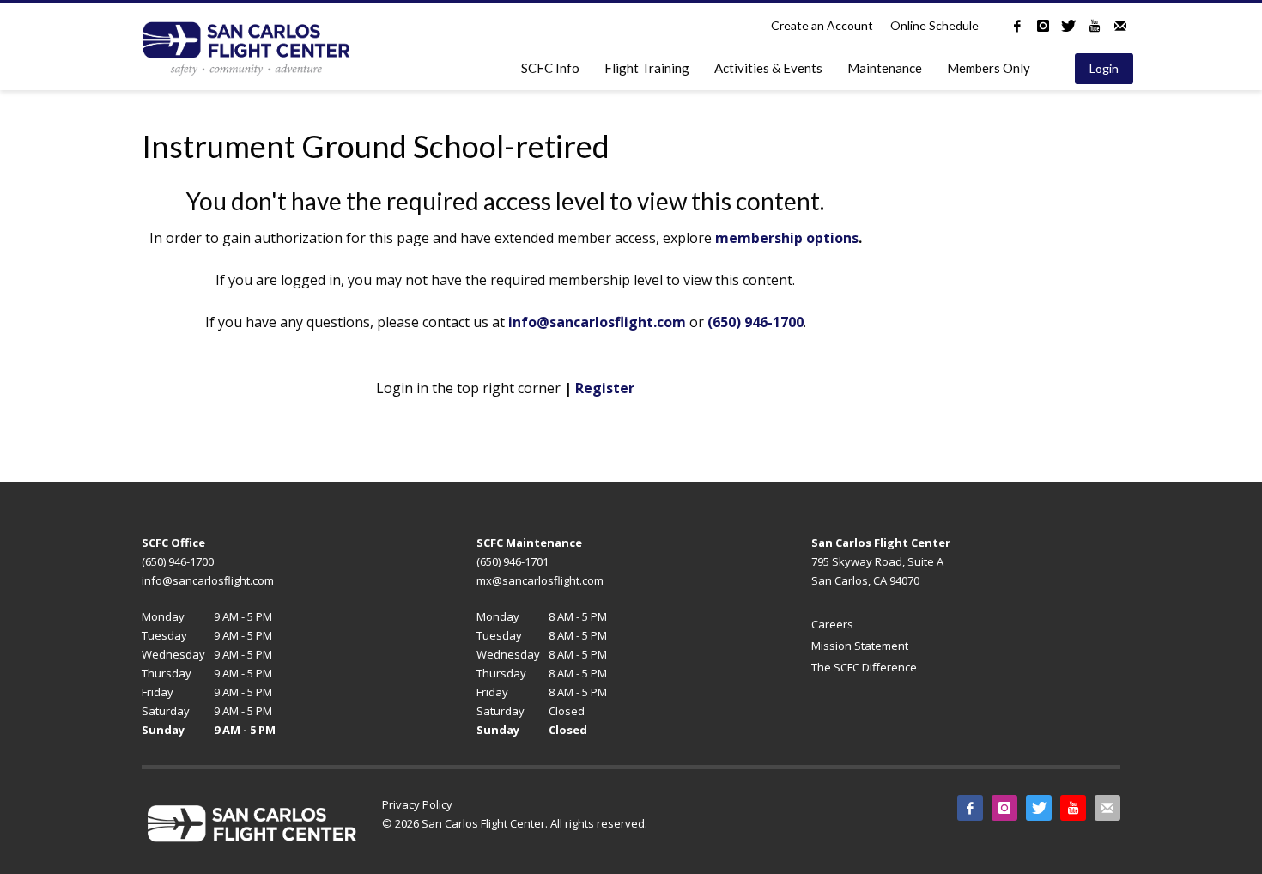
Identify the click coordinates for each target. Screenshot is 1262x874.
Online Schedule (934, 25)
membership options (787, 237)
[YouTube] (1094, 26)
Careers (832, 624)
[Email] (1120, 26)
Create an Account (822, 25)
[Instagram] (1043, 26)
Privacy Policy (417, 804)
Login (1104, 68)
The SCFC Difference (864, 667)
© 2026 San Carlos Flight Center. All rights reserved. (514, 823)
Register (604, 388)
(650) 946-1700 (755, 322)
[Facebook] (1017, 26)
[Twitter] (1069, 26)
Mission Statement (859, 645)
